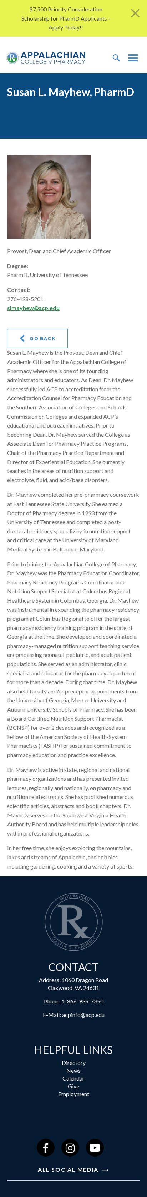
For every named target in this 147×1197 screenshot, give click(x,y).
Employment (73, 1093)
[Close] (135, 13)
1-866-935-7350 (82, 1001)
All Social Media (69, 1169)
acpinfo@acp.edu (83, 1014)
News (73, 1070)
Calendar (73, 1078)
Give (73, 1086)
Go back (41, 338)
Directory (74, 1062)
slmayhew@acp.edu (33, 307)
